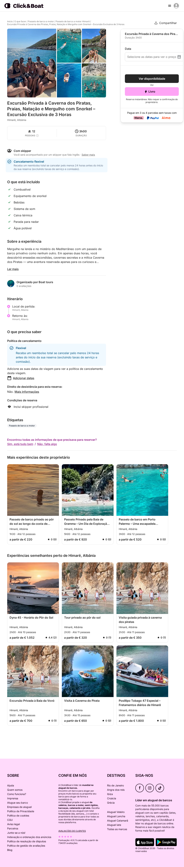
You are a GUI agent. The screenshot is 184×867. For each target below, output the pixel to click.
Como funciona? (16, 794)
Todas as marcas (117, 829)
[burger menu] (169, 6)
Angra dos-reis (116, 789)
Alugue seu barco (17, 802)
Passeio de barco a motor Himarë (73, 21)
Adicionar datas (23, 378)
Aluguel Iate (114, 824)
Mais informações (27, 391)
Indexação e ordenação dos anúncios (29, 837)
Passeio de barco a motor (41, 21)
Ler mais (13, 269)
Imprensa (12, 798)
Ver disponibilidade (152, 78)
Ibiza (110, 794)
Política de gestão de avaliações (26, 845)
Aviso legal (13, 824)
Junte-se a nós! (16, 832)
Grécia (111, 802)
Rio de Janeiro (115, 785)
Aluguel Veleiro (116, 811)
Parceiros (12, 828)
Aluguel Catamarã (117, 820)
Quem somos (14, 789)
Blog (9, 849)
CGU (10, 819)
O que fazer (20, 21)
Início (10, 21)
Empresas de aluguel (19, 806)
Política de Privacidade (20, 811)
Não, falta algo (47, 444)
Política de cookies (18, 815)
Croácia (111, 798)
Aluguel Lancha (116, 816)
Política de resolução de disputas (26, 841)
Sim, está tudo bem (20, 444)
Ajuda (10, 785)
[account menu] (176, 5)
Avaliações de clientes (72, 831)
